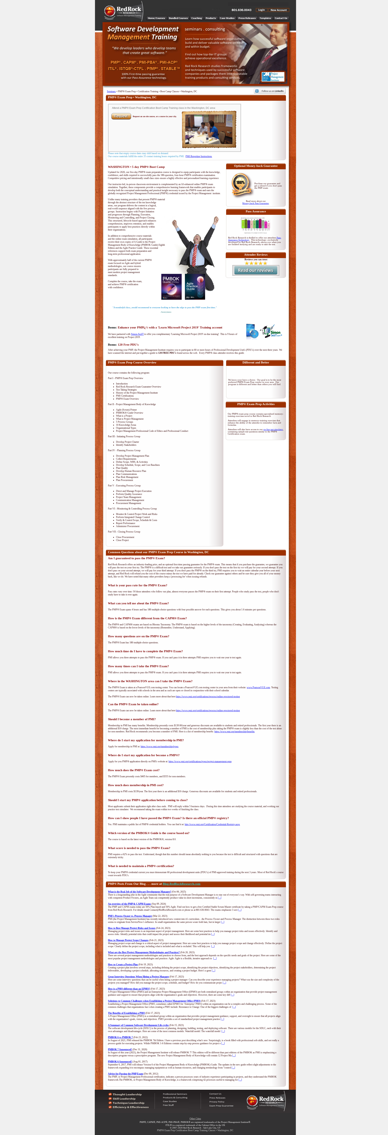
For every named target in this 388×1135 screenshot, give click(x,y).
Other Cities (195, 1118)
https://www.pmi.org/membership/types (159, 746)
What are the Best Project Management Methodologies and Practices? (144, 952)
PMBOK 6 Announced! (120, 1061)
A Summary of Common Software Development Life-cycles (138, 1025)
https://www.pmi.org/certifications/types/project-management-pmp (200, 761)
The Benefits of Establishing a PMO (126, 1013)
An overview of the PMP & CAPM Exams (129, 903)
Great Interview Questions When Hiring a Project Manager (138, 976)
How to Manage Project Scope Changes (128, 940)
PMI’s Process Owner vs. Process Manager (130, 916)
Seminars (111, 91)
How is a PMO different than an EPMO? (129, 988)
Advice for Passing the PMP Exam (125, 1073)
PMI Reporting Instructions (199, 156)
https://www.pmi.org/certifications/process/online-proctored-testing (208, 696)
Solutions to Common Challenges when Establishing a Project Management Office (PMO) (154, 1000)
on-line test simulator (273, 429)
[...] (219, 897)
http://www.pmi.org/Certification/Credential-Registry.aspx (212, 824)
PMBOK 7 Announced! (120, 1049)
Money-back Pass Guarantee (255, 203)
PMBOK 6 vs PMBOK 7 (120, 1037)
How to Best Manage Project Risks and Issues (131, 928)
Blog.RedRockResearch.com (181, 883)
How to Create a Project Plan (123, 964)
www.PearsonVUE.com (258, 687)
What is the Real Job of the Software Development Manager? (139, 891)
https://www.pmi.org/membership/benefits (234, 731)
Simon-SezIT (137, 334)
